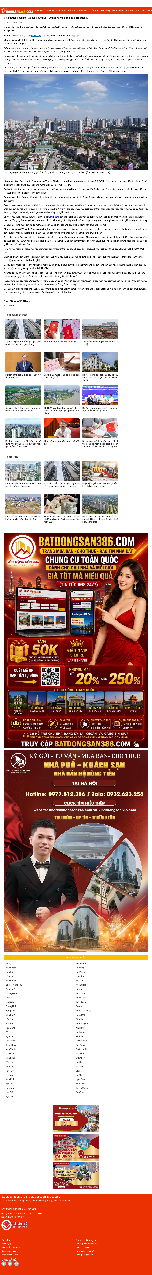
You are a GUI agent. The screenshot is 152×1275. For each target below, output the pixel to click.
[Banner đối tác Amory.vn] (76, 1147)
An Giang (80, 1028)
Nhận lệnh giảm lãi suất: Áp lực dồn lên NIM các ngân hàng (100, 484)
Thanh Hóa (81, 998)
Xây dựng (105, 10)
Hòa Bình (10, 1019)
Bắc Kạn (9, 1083)
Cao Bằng (80, 1092)
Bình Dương (11, 968)
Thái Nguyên (82, 1023)
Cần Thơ (80, 1019)
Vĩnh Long (10, 1058)
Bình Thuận (11, 989)
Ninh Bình (10, 1079)
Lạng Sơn (80, 1079)
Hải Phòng (81, 972)
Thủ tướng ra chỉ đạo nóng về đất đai (62, 442)
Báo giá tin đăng (83, 1247)
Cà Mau (79, 1075)
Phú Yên (10, 1075)
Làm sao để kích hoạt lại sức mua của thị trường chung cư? (23, 484)
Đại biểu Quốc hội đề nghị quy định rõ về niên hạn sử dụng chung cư (23, 343)
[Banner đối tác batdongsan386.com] (76, 1118)
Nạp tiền (39, 10)
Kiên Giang (10, 1041)
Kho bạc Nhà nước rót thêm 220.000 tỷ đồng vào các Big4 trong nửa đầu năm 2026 (62, 519)
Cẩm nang (82, 10)
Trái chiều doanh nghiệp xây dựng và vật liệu (100, 343)
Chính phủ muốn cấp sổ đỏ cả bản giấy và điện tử (62, 376)
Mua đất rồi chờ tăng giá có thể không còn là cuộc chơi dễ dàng (23, 518)
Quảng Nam (11, 993)
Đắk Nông (80, 1045)
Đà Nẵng (80, 968)
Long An (80, 976)
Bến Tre (9, 1032)
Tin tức (71, 10)
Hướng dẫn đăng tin (84, 1255)
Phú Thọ (80, 1036)
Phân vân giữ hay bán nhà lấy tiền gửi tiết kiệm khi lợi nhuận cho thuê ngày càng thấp (100, 519)
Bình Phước (11, 980)
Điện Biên (10, 1092)
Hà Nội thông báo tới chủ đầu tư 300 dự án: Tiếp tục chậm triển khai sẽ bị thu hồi (100, 378)
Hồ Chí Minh (81, 963)
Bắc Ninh (80, 989)
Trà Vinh (80, 1053)
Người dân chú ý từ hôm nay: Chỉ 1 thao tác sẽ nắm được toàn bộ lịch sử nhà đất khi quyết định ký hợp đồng (100, 445)
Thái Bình (10, 1053)
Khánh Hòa (81, 985)
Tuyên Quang (82, 1088)
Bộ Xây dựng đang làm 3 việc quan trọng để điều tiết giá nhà (100, 409)
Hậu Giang (10, 1028)
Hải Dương (81, 1032)
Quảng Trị (80, 1058)
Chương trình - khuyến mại (87, 1244)
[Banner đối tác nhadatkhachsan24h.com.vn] (76, 1175)
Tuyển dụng (6, 1244)
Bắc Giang (80, 1015)
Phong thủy (117, 10)
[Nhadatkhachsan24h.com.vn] (76, 851)
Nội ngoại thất (133, 10)
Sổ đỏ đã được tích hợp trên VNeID (61, 341)
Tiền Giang (81, 1002)
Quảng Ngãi (81, 1049)
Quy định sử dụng (8, 1251)
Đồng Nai (10, 976)
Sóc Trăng (10, 1062)
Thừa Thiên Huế (83, 1010)
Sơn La (79, 1006)
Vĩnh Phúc (10, 1015)
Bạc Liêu (10, 1096)
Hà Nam (79, 1066)
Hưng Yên (10, 1010)
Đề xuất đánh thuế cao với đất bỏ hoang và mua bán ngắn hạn (23, 409)
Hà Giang (10, 1066)
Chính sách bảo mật (9, 1255)
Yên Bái (9, 1023)
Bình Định (80, 993)
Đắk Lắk (79, 980)
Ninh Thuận (11, 1049)
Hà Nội (9, 963)
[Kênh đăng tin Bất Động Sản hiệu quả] (17, 10)
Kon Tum (10, 1071)
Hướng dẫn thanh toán (85, 1251)
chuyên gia (36, 35)
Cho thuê (60, 10)
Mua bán (50, 10)
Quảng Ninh (11, 1006)
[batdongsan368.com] (76, 640)
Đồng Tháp (11, 1045)
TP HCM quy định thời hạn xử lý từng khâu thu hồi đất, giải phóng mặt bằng (62, 411)
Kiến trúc (94, 10)
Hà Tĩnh (79, 1062)
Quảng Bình (81, 1041)
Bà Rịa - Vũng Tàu (14, 985)
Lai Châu (10, 1088)
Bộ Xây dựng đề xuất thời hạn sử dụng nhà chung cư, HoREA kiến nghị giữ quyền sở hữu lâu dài (23, 444)
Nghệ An (10, 1036)
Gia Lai (79, 1071)
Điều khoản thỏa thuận (10, 1247)
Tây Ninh (10, 1002)
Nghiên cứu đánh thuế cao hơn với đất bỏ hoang (23, 376)
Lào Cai (9, 998)
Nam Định (80, 1083)
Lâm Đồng (10, 972)
